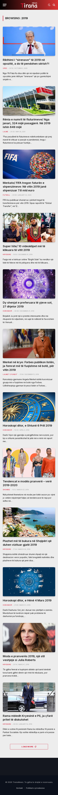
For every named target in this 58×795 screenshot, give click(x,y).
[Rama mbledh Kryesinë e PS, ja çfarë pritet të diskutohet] (29, 697)
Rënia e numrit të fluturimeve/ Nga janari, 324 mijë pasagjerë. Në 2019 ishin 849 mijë (26, 123)
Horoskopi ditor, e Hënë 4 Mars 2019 (27, 600)
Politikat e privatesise (35, 788)
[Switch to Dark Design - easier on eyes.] (49, 5)
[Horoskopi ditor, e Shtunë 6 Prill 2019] (29, 406)
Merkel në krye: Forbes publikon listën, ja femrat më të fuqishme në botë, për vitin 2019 (29, 365)
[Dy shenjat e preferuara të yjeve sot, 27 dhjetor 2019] (29, 284)
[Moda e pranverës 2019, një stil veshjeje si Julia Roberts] (29, 637)
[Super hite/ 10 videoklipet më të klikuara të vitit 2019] (29, 227)
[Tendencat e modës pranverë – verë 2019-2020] (29, 462)
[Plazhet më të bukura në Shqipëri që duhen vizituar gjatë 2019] (29, 522)
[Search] (53, 5)
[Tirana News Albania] (29, 5)
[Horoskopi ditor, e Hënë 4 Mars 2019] (29, 581)
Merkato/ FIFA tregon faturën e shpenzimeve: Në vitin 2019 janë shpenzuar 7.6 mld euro (24, 186)
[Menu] (4, 5)
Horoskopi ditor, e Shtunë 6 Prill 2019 (27, 425)
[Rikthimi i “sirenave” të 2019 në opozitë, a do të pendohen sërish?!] (29, 41)
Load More (28, 746)
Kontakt (19, 788)
